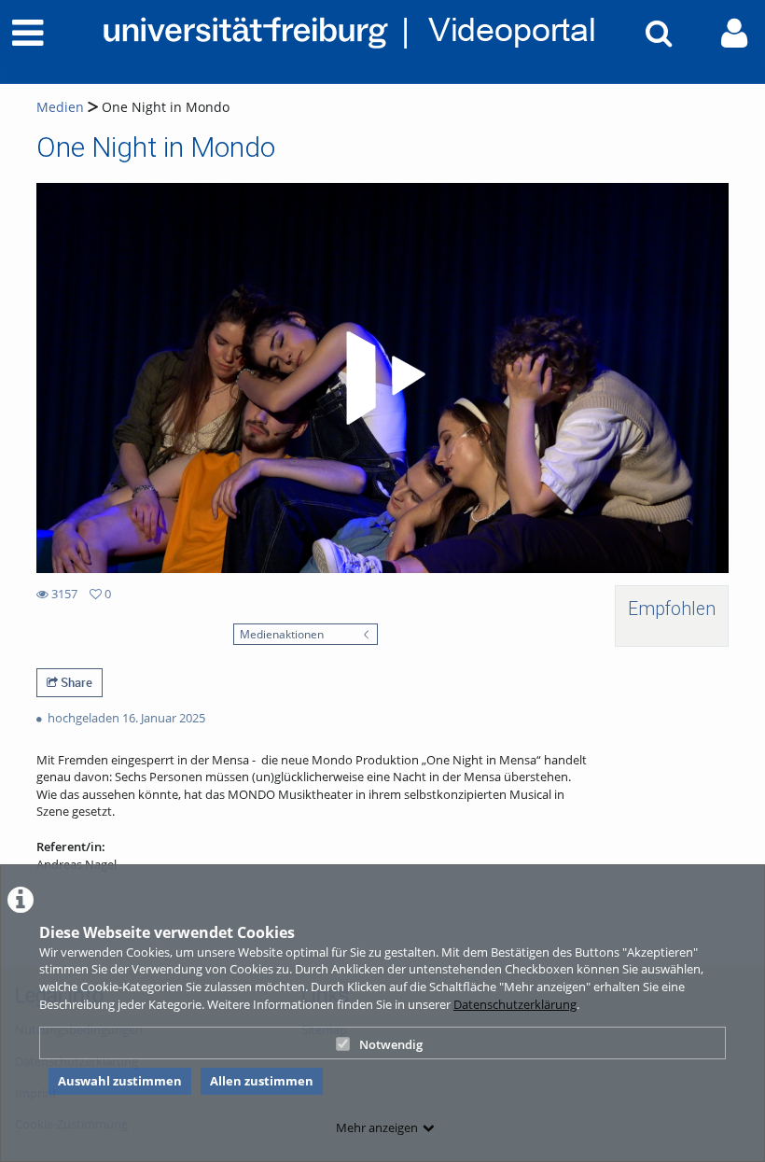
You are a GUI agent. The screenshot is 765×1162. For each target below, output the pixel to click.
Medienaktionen (282, 633)
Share (75, 682)
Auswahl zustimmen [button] (120, 1080)
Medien (60, 107)
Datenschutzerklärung (515, 1004)
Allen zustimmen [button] (261, 1080)
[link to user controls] (734, 33)
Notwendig (391, 1044)
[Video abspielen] (382, 378)
